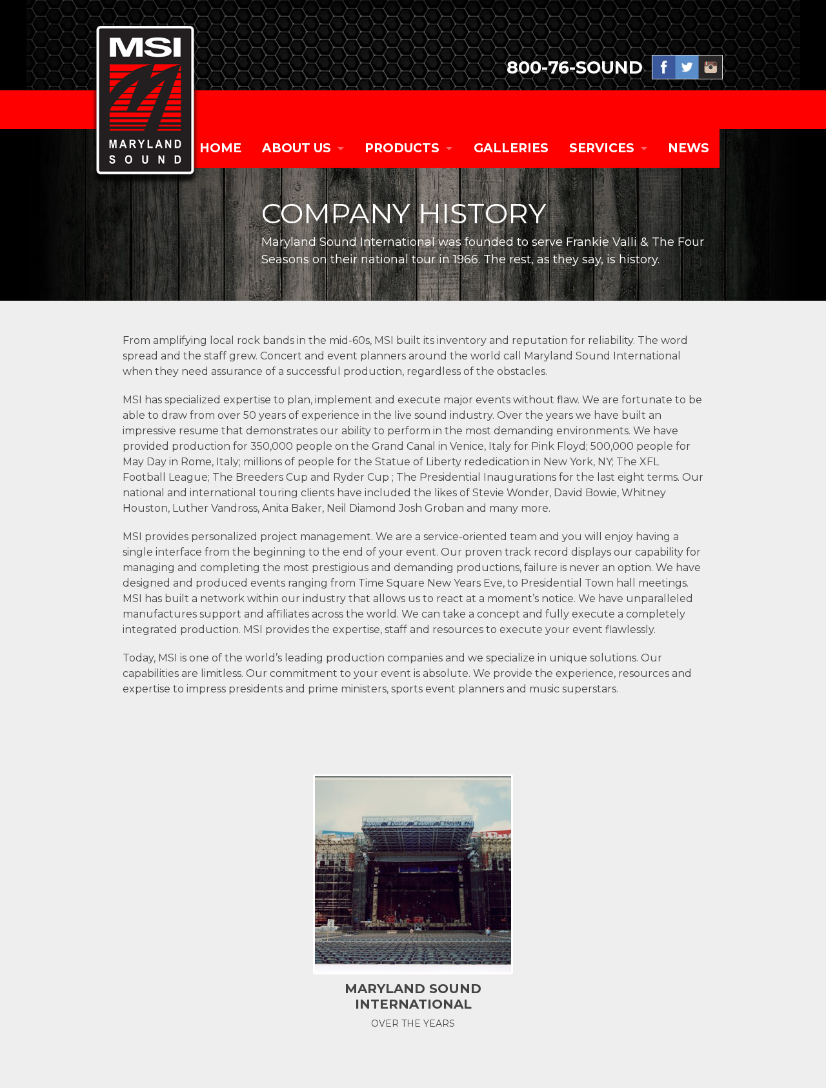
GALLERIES (511, 148)
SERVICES (601, 148)
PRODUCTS (402, 148)
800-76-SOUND (575, 67)
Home (220, 148)
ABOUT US (296, 148)
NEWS (688, 148)
